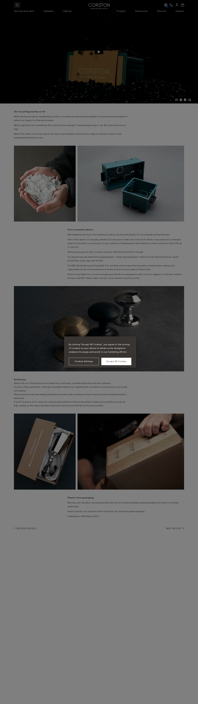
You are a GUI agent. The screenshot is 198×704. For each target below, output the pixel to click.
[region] (100, 352)
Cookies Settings (84, 361)
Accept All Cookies (116, 361)
